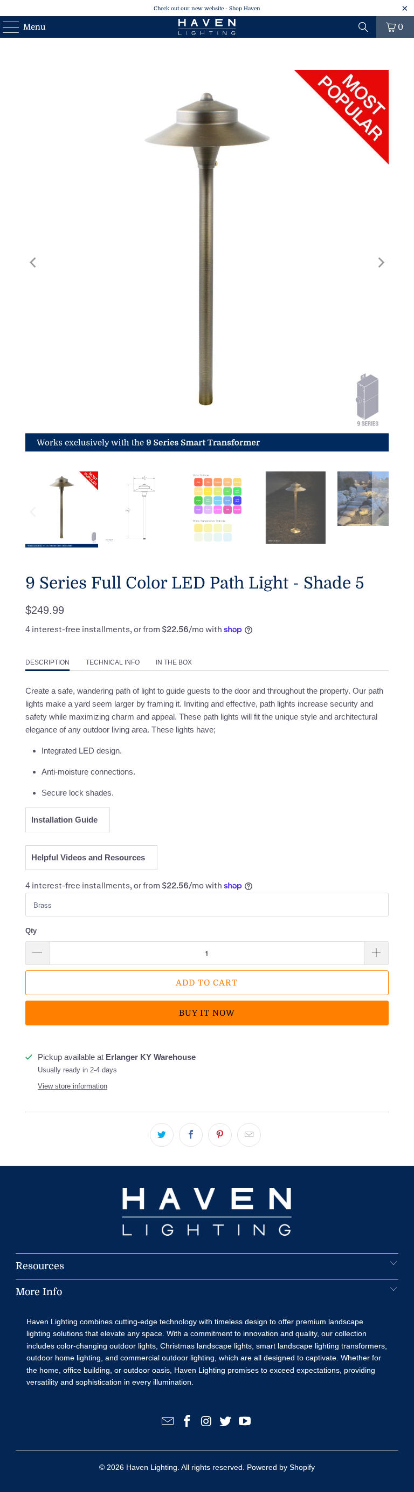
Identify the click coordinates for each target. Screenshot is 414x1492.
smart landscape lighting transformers (320, 1346)
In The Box (174, 662)
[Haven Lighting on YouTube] (245, 1422)
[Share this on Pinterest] (220, 1135)
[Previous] (33, 262)
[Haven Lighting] (207, 27)
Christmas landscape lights (206, 1346)
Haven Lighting (151, 1467)
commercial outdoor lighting (167, 1357)
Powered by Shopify (281, 1467)
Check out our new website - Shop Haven (207, 8)
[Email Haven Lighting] (168, 1422)
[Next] (380, 262)
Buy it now (207, 1013)
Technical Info (113, 662)
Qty (31, 931)
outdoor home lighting (63, 1357)
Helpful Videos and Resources (90, 857)
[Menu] (5, 27)
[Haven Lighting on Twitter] (226, 1422)
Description (47, 662)
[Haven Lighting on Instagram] (206, 1422)
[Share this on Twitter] (162, 1135)
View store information (72, 1086)
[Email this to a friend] (249, 1135)
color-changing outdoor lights (106, 1346)
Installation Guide (66, 819)
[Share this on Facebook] (191, 1135)
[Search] (363, 27)
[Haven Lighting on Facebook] (187, 1422)
